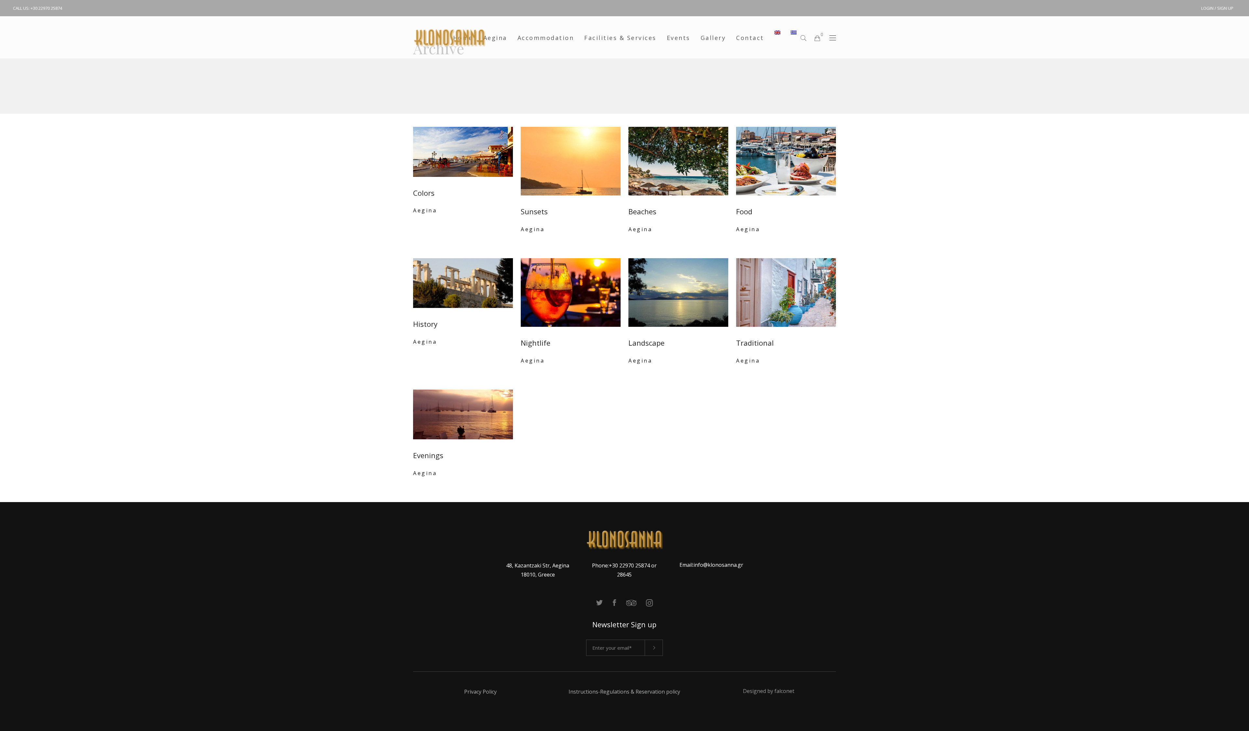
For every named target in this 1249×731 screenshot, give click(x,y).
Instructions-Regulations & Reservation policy (624, 691)
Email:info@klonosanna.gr (711, 564)
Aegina (425, 210)
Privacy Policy (480, 691)
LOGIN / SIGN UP (1217, 8)
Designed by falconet (768, 691)
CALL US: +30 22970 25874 (37, 8)
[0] (817, 37)
